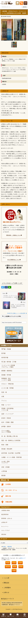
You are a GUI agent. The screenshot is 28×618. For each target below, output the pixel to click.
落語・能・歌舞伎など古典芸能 (10, 440)
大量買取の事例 (5, 510)
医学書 (3, 353)
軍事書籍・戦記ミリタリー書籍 (6, 379)
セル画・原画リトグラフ (5, 462)
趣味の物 (8, 496)
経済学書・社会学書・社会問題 (10, 453)
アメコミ (4, 400)
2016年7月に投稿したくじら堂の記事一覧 (17, 313)
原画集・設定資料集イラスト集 (7, 409)
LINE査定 (24, 616)
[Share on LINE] (9, 287)
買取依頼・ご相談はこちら (13, 235)
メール (17, 616)
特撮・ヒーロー (6, 405)
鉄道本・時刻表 (6, 418)
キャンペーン (4, 526)
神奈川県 (8, 566)
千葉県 (20, 562)
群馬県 (14, 566)
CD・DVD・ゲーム (11, 490)
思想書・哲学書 (6, 375)
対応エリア (23, 558)
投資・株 (4, 392)
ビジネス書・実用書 (7, 388)
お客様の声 (4, 522)
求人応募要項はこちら (13, 259)
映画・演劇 (4, 444)
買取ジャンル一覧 (11, 616)
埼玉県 (14, 562)
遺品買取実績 (4, 514)
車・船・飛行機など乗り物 (9, 436)
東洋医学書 (4, 357)
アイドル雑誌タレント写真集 (6, 431)
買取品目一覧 (5, 480)
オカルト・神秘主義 (7, 384)
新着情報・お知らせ (6, 518)
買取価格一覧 (3, 616)
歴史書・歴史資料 (6, 449)
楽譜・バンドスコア (7, 414)
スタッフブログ (5, 530)
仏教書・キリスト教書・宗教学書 (11, 457)
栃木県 (20, 566)
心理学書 (4, 471)
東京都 (7, 562)
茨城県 (14, 570)
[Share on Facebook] (6, 287)
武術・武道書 (5, 467)
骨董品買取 (8, 502)
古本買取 (8, 484)
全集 (2, 396)
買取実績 (9, 546)
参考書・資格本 (6, 426)
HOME (4, 546)
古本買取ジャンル (6, 345)
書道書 (3, 475)
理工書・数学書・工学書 (8, 361)
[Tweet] (2, 287)
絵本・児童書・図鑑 (7, 422)
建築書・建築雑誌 (6, 370)
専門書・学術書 (6, 349)
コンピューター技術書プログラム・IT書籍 (8, 366)
